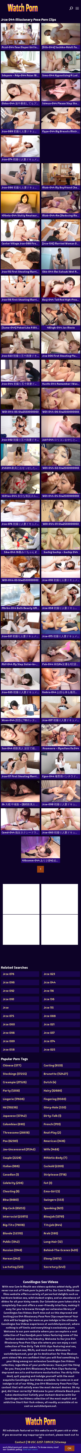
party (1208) (11, 1091)
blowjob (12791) (54, 1216)
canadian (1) (11, 1175)
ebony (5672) (52, 1258)
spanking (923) (53, 1208)
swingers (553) (54, 1200)
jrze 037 (49, 1033)
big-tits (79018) (14, 1225)
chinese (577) (12, 1065)
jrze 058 (9, 1050)
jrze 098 (9, 1033)
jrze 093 (8, 999)
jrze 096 (9, 982)
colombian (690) (14, 1124)
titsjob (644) (53, 1225)
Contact (20, 1442)
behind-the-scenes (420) (61, 1250)
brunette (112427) (56, 1074)
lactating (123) (13, 1267)
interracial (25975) (15, 1216)
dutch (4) (50, 1082)
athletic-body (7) (55, 1158)
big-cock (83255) (14, 1208)
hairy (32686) (53, 1091)
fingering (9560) (55, 1099)
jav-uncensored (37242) (19, 1149)
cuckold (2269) (54, 1166)
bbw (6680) (11, 1200)
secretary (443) (54, 1267)
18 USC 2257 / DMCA (40, 1442)
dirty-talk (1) (52, 1116)
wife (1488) (51, 1149)
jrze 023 (49, 974)
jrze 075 (8, 1016)
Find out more (30, 1449)
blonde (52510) (13, 1233)
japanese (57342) (15, 1116)
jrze (6, 1008)
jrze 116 (49, 991)
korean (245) (11, 1258)
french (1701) (52, 1124)
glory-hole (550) (55, 1107)
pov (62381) (10, 1141)
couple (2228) (12, 1158)
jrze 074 (49, 1041)
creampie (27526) (15, 1082)
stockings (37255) (15, 1074)
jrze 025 (49, 1050)
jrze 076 (8, 974)
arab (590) (51, 1233)
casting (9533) (53, 1065)
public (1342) (11, 1242)
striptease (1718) (55, 1175)
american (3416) (54, 1141)
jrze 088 (50, 1016)
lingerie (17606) (13, 1099)
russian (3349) (12, 1250)
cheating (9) (11, 1191)
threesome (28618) (16, 1133)
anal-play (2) (52, 1133)
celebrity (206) (13, 1183)
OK (69, 1448)
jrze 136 (49, 999)
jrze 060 (9, 1024)
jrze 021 (49, 1024)
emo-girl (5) (52, 1191)
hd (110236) (10, 1107)
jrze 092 (8, 991)
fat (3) (48, 1183)
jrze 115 (49, 1008)
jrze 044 (50, 982)
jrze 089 (9, 1041)
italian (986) (11, 1166)
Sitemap (60, 1442)
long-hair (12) (53, 1242)
